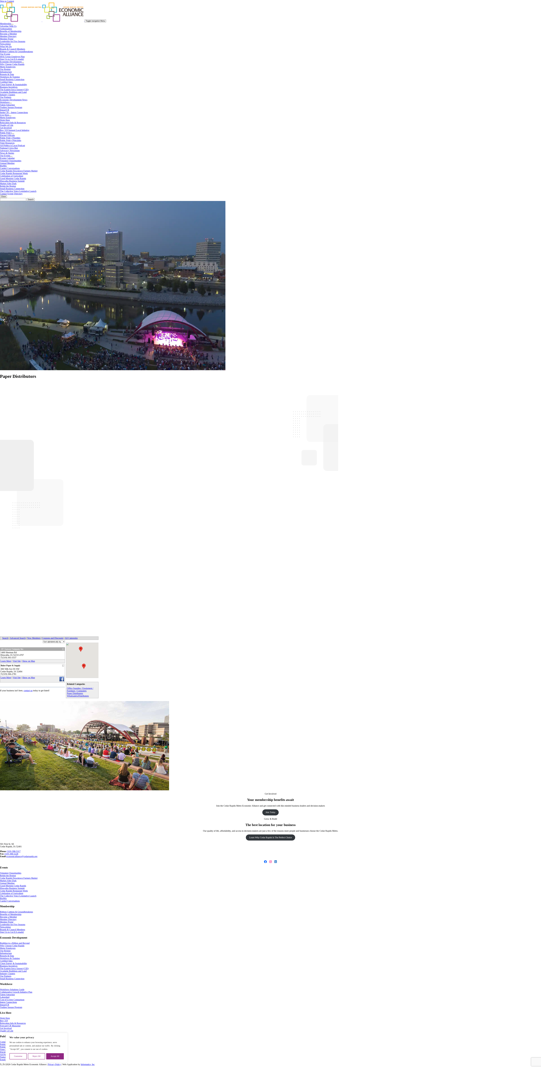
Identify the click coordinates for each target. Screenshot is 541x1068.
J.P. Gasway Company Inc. (12, 649)
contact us (28, 690)
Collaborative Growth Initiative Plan (16, 992)
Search (5, 638)
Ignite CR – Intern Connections (14, 112)
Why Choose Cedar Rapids (12, 64)
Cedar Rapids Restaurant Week (14, 173)
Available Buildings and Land (13, 92)
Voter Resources (7, 143)
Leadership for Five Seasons (12, 41)
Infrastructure (6, 72)
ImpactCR (4, 110)
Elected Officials (7, 135)
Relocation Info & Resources (13, 122)
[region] (37, 1047)
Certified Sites (6, 82)
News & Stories (7, 153)
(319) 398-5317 (14, 851)
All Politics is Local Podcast (12, 145)
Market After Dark (8, 183)
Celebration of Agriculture (11, 176)
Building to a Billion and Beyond (15, 943)
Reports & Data (7, 74)
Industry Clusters (7, 95)
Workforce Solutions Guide (12, 989)
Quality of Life (6, 125)
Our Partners (5, 97)
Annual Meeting (7, 163)
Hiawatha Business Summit (12, 181)
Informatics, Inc (88, 1064)
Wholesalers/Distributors (78, 696)
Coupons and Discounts (52, 638)
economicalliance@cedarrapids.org (21, 856)
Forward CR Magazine (10, 1026)
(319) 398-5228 (11, 854)
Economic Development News (13, 100)
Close (3, 196)
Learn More (6, 661)
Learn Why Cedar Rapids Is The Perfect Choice (270, 837)
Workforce (4, 102)
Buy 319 (4, 1020)
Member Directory (8, 36)
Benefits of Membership (10, 31)
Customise (18, 1056)
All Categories (71, 638)
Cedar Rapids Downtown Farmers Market (18, 171)
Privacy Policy (54, 1064)
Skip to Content (7, 1)
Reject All (36, 1056)
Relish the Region (8, 186)
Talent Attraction (7, 105)
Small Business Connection (12, 79)
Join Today (270, 812)
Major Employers (7, 67)
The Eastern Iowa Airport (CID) (14, 89)
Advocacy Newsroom (10, 150)
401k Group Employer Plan (12, 56)
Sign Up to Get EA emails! (12, 59)
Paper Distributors (75, 693)
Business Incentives (8, 87)
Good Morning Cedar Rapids (13, 178)
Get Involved (6, 128)
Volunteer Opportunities (10, 161)
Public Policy (6, 133)
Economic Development (11, 62)
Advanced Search (18, 638)
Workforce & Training (10, 77)
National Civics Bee (9, 148)
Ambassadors (6, 29)
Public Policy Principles (10, 140)
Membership (5, 23)
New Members (33, 638)
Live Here (4, 115)
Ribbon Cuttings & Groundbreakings (16, 51)
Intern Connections (8, 1002)
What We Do (6, 46)
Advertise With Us (8, 26)
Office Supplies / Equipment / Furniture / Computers (80, 689)
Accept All (55, 1056)
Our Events (5, 54)
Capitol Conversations (10, 168)
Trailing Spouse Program (11, 107)
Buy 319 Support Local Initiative (14, 130)
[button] (81, 649)
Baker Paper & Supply (10, 666)
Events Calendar (7, 158)
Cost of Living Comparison (12, 999)
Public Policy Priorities (10, 138)
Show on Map (28, 661)
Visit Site (17, 661)
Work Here (5, 120)
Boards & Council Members (12, 49)
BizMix (3, 166)
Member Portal (6, 39)
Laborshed (4, 997)
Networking (5, 44)
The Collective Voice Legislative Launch (18, 191)
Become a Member (8, 34)
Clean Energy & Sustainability (13, 84)
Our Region (5, 69)
